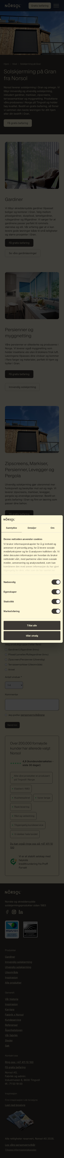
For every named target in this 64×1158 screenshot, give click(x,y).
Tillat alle (32, 625)
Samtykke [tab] (11, 527)
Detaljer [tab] (32, 527)
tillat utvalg (32, 635)
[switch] (56, 591)
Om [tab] (52, 527)
